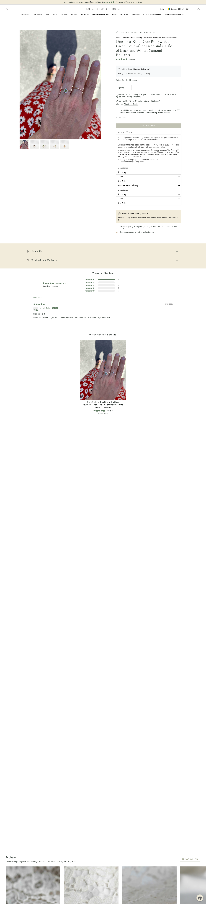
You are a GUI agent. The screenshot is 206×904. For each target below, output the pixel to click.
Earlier (19, 84)
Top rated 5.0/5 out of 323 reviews (129, 2)
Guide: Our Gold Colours (126, 80)
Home (118, 38)
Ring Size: (120, 88)
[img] (39, 304)
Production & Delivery (44, 260)
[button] (193, 9)
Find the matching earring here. (131, 162)
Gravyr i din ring (143, 73)
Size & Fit (36, 251)
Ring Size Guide (131, 104)
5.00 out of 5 (60, 283)
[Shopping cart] (198, 9)
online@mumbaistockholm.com (137, 218)
